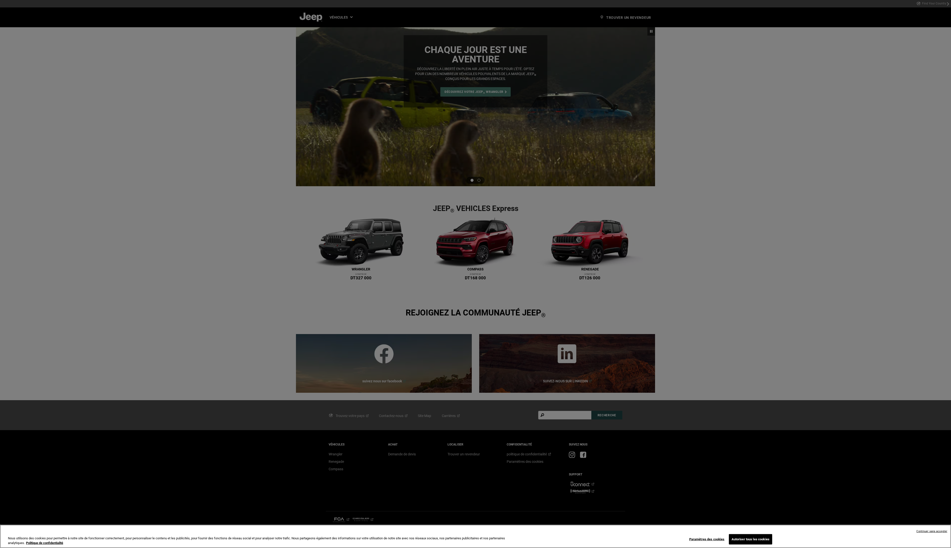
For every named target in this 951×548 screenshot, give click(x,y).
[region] (475, 536)
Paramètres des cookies (707, 539)
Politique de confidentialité (44, 543)
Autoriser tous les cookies (750, 539)
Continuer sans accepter (931, 531)
